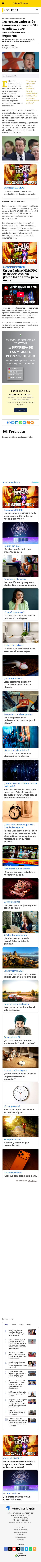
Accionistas (20, 1539)
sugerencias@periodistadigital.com (20, 1522)
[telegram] (26, 1549)
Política (11, 10)
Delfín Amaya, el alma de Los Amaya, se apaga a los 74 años (17, 1394)
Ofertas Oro (14, 372)
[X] (10, 1549)
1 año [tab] (29, 1324)
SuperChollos (14, 369)
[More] (32, 422)
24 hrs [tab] (6, 1324)
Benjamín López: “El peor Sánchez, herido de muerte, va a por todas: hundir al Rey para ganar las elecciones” (18, 1403)
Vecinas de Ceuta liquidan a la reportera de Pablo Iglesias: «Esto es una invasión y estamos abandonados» (17, 1384)
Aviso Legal (20, 1527)
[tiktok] (18, 1549)
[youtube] (14, 1549)
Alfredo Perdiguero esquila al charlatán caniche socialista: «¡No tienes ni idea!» (17, 1333)
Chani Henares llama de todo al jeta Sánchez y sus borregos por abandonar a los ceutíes (18, 1364)
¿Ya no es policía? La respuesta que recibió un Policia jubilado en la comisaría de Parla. (17, 1374)
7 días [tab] (14, 1324)
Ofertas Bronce (15, 378)
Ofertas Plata (15, 375)
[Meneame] (28, 422)
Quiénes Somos (20, 1537)
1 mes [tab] (21, 1324)
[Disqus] (20, 1216)
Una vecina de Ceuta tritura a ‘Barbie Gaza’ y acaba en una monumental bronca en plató (18, 1355)
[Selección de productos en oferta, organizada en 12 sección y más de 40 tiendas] (20, 335)
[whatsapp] (30, 1549)
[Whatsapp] (20, 422)
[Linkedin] (16, 422)
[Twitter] (12, 422)
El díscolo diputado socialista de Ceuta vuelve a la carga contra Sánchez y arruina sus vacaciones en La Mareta (18, 1422)
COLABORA (21, 410)
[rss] (34, 1549)
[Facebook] (9, 422)
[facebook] (6, 1549)
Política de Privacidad (20, 1529)
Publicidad (20, 1534)
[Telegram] (24, 422)
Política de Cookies (20, 1532)
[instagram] (22, 1549)
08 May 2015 (6, 48)
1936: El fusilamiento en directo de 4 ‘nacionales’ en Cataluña (17, 1412)
